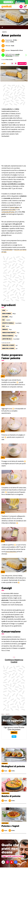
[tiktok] (3, 862)
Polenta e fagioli (10, 826)
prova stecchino (11, 552)
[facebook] (15, 862)
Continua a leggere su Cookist (14, 661)
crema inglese (14, 207)
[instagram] (7, 862)
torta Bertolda (7, 250)
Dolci (2, 714)
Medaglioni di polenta (13, 766)
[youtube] (11, 862)
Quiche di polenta (10, 796)
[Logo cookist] (6, 6)
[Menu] (21, 6)
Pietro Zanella (9, 59)
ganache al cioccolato (8, 210)
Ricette (7, 714)
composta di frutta (7, 212)
